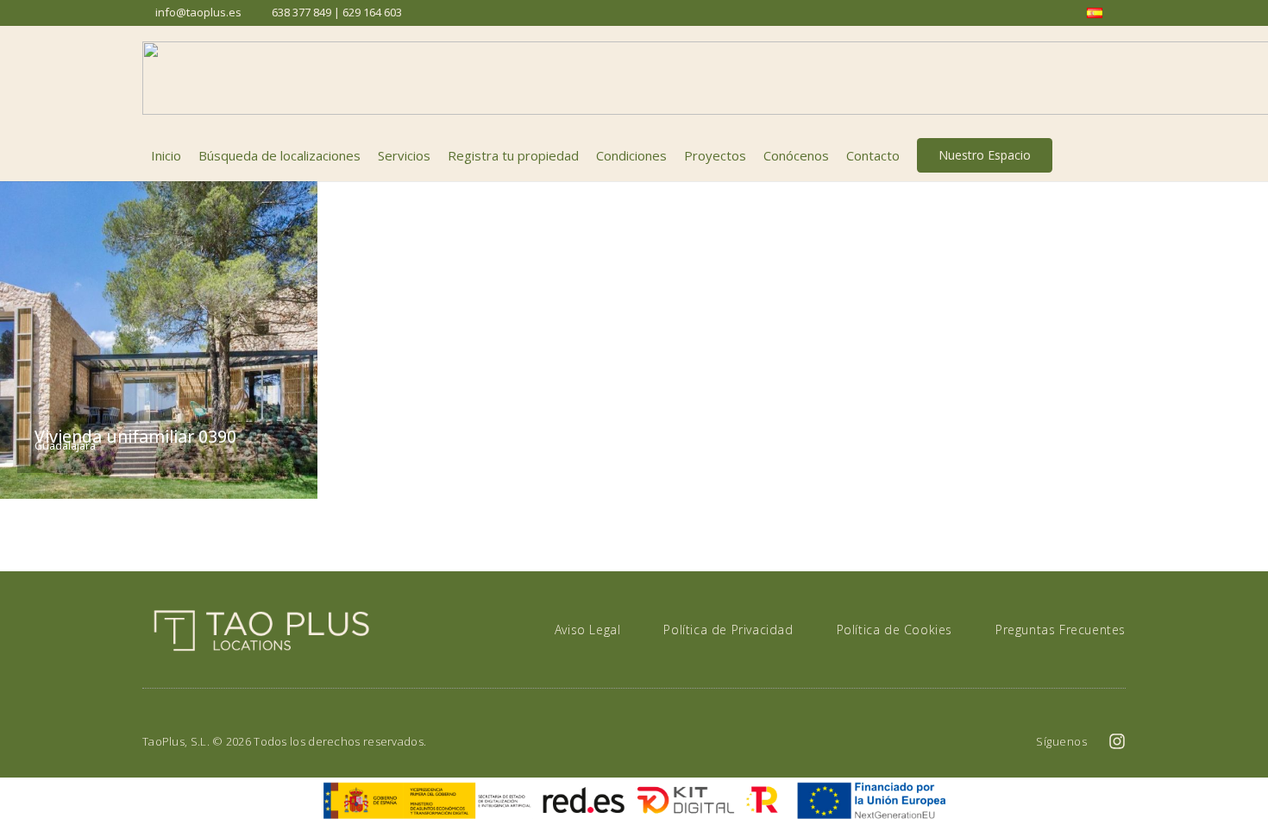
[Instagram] (1117, 741)
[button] (1116, 155)
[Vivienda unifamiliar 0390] (158, 340)
